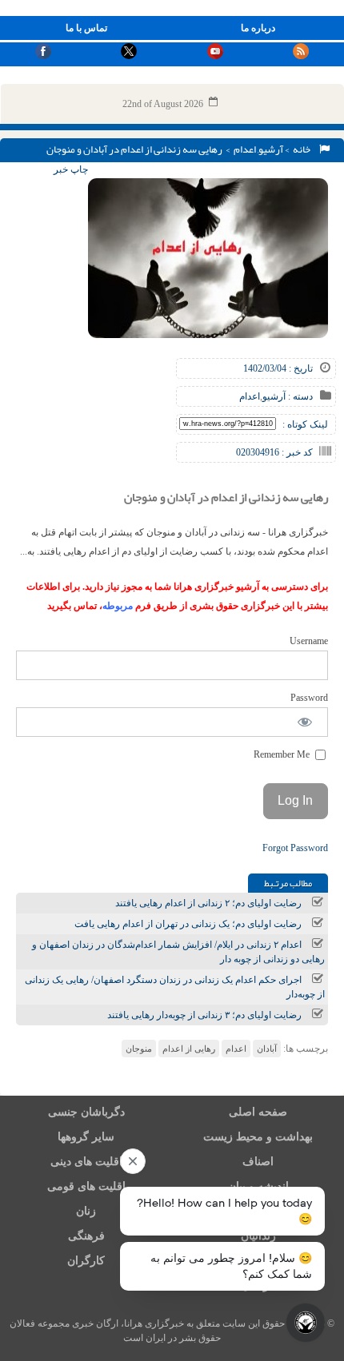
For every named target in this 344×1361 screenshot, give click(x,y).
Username (309, 641)
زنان (86, 1211)
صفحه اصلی (258, 1112)
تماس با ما (86, 28)
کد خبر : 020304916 (274, 452)
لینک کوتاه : (305, 424)
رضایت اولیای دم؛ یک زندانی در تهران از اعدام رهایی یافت (188, 923)
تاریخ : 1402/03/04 (278, 368)
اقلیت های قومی (86, 1186)
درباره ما (258, 28)
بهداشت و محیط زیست (258, 1137)
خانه (303, 149)
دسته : (299, 396)
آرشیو (270, 149)
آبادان (267, 1048)
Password (309, 697)
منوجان (139, 1048)
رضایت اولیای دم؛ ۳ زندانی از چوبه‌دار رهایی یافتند (204, 1015)
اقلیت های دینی (86, 1162)
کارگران (86, 1261)
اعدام (245, 149)
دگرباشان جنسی (86, 1112)
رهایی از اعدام (188, 1048)
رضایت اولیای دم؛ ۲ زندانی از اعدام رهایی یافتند (208, 903)
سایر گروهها (86, 1137)
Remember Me (283, 754)
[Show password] (305, 722)
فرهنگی (86, 1236)
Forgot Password (295, 848)
